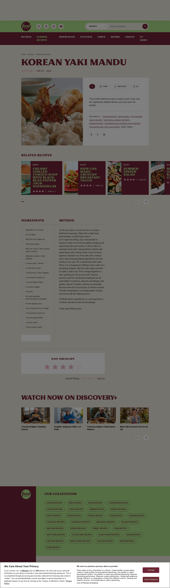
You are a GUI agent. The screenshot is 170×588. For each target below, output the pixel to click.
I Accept (151, 570)
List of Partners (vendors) (87, 583)
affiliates (25, 571)
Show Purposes (151, 579)
